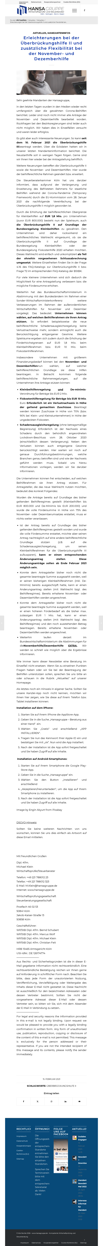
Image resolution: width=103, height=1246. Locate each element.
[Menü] (73, 10)
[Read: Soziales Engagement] (74, 1137)
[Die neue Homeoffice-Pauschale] (101, 623)
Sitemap (22, 3)
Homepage (23, 682)
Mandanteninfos (58, 33)
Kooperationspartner (52, 2)
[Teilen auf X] (38, 1101)
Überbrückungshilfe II (61, 1086)
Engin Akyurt (37, 809)
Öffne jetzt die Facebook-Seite (62, 1155)
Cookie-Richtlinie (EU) (71, 2)
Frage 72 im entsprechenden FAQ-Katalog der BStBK (49, 271)
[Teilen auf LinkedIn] (65, 1101)
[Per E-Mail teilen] (79, 1101)
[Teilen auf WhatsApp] (51, 1101)
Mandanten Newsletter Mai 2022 (83, 1183)
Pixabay (57, 809)
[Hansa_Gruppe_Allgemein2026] (40, 10)
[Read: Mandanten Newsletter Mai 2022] (74, 1181)
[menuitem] (36, 2)
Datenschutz (36, 2)
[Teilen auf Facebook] (24, 1101)
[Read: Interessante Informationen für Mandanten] (74, 1201)
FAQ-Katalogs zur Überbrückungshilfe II (54, 266)
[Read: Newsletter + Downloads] (74, 1158)
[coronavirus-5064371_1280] (51, 82)
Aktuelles (39, 33)
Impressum (21, 1136)
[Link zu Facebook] (84, 10)
